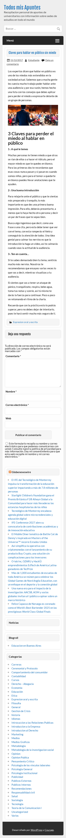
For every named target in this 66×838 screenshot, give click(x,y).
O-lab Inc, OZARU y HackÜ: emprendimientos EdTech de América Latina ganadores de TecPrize (32, 565)
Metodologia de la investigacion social (33, 749)
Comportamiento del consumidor (30, 672)
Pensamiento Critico (23, 761)
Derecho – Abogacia (23, 683)
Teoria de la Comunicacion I (27, 807)
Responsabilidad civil (23, 792)
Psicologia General (22, 769)
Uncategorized (20, 811)
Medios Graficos (21, 741)
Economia (17, 687)
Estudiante (33, 60)
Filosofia (16, 703)
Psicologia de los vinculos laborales (31, 765)
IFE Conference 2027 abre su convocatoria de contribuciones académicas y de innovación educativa (33, 526)
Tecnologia (17, 804)
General (16, 707)
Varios (15, 815)
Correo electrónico (17, 405)
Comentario (13, 356)
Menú (10, 40)
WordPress (36, 829)
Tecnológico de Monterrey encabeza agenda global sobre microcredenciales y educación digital (30, 514)
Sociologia (17, 800)
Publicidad (17, 776)
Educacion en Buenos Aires (26, 645)
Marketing (17, 734)
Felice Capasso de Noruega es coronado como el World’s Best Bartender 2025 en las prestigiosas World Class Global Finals (32, 607)
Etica (14, 695)
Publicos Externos (21, 780)
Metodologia (19, 745)
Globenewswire (21, 472)
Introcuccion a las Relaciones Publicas (32, 722)
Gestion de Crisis (21, 711)
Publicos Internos (21, 784)
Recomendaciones (22, 788)
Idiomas (16, 718)
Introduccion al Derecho (25, 730)
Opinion (16, 753)
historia (16, 714)
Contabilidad (19, 676)
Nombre (11, 391)
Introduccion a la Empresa (26, 726)
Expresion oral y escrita (25, 322)
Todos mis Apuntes (22, 7)
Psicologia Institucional (24, 773)
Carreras (16, 664)
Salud (15, 796)
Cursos (15, 679)
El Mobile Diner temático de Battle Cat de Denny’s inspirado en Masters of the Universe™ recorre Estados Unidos (33, 538)
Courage (49, 829)
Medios (16, 738)
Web (8, 418)
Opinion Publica (20, 757)
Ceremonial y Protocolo (25, 668)
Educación (17, 691)
